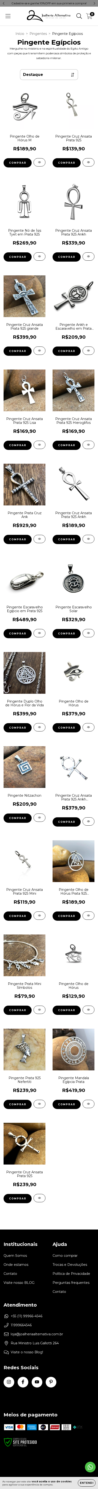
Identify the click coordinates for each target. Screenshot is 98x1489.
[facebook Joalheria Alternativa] (23, 1382)
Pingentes (38, 34)
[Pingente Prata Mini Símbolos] (39, 1010)
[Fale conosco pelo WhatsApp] (90, 1467)
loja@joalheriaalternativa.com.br (37, 1334)
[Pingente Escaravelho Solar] (88, 633)
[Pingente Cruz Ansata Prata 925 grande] (39, 351)
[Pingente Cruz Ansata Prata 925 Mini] (39, 915)
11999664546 (21, 1325)
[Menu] (8, 16)
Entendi (86, 1482)
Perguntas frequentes (71, 1283)
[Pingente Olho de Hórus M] (39, 162)
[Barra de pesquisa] (79, 16)
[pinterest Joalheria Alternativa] (51, 1382)
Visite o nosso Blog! (27, 1352)
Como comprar (65, 1255)
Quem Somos (15, 1255)
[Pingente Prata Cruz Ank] (39, 539)
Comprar (17, 162)
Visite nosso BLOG (19, 1283)
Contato (10, 1274)
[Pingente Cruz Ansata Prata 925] (88, 162)
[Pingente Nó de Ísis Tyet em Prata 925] (39, 256)
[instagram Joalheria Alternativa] (9, 1382)
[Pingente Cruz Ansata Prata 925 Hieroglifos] (88, 445)
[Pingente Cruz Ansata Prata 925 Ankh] (88, 256)
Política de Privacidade (71, 1274)
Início (19, 34)
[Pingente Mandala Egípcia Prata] (88, 1104)
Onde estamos (16, 1264)
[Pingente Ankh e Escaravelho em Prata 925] (88, 351)
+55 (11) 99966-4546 (26, 1316)
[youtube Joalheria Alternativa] (37, 1382)
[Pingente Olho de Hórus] (88, 727)
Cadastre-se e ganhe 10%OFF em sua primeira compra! (49, 3)
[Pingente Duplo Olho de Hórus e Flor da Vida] (39, 727)
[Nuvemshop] (18, 1470)
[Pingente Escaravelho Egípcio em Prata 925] (39, 633)
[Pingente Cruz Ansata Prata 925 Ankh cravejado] (88, 821)
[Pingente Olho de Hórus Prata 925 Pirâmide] (88, 915)
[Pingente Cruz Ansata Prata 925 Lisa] (39, 445)
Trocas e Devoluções (70, 1264)
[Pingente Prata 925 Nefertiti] (39, 1104)
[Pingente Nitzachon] (39, 818)
